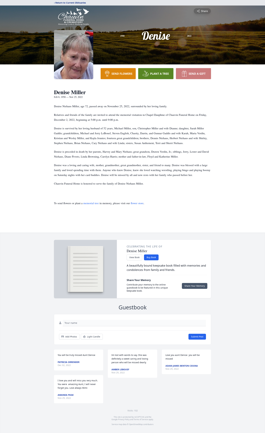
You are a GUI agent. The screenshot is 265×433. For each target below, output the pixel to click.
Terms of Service (141, 419)
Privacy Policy (124, 419)
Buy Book (151, 257)
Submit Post (197, 336)
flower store (137, 203)
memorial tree (91, 203)
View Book (134, 257)
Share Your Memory (194, 285)
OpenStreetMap (136, 424)
